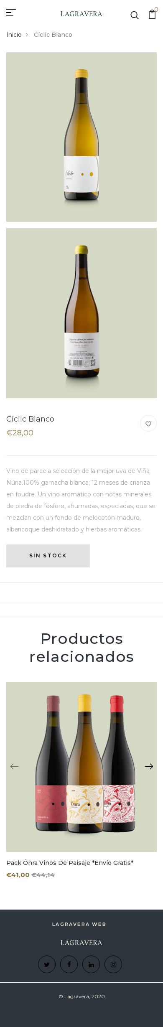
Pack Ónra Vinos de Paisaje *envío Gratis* (69, 863)
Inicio (14, 34)
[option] (81, 787)
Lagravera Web (79, 924)
